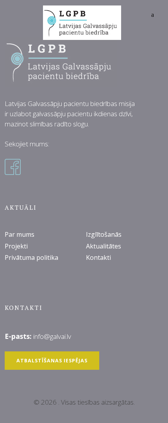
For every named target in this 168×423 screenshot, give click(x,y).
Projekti (16, 246)
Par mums (19, 234)
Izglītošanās (104, 234)
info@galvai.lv (52, 336)
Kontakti (98, 257)
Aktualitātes (103, 246)
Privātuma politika (31, 257)
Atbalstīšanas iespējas (52, 360)
